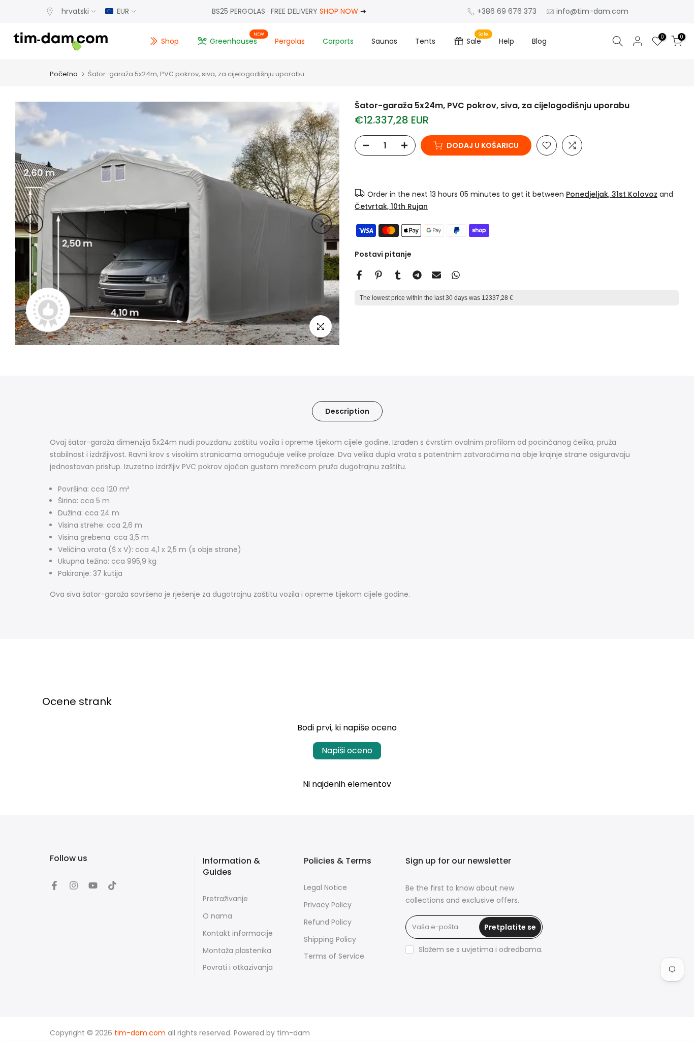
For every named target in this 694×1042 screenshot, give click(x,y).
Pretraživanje (225, 899)
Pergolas (290, 41)
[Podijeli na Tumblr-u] (397, 275)
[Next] (321, 223)
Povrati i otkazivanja (238, 967)
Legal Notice (325, 888)
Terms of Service (334, 956)
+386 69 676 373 (507, 11)
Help (506, 41)
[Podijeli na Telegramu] (417, 275)
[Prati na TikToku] (112, 885)
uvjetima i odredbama (501, 950)
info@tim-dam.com (592, 11)
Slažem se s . (481, 949)
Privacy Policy (328, 905)
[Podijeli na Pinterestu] (378, 275)
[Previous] (33, 223)
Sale (477, 39)
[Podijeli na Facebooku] (359, 275)
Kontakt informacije (238, 933)
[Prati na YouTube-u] (93, 885)
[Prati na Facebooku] (54, 885)
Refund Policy (328, 922)
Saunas (384, 41)
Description (347, 411)
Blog (539, 41)
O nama (217, 916)
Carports (338, 41)
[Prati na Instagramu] (73, 885)
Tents (425, 41)
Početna (64, 74)
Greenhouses (237, 39)
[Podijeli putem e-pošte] (436, 275)
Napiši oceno (347, 750)
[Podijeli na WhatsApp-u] (455, 275)
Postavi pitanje (383, 254)
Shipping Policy (330, 939)
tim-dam (293, 1033)
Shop (170, 41)
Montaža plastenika (237, 951)
